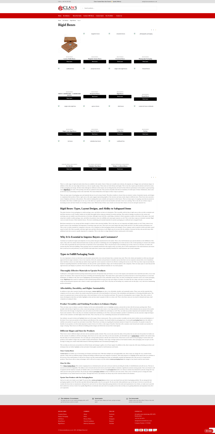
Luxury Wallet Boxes (69, 58)
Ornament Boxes (120, 58)
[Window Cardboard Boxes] (120, 151)
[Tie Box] (145, 116)
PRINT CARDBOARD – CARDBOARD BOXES (69, 94)
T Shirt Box (120, 131)
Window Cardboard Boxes (120, 166)
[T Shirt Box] (120, 116)
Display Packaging (116, 164)
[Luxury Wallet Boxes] (69, 44)
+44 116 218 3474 (139, 418)
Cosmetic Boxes (62, 414)
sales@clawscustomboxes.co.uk (149, 1)
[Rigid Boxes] (120, 79)
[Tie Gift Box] (69, 151)
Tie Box (145, 131)
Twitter (111, 416)
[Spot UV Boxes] (94, 116)
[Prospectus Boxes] (94, 79)
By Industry (65, 20)
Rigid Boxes (73, 20)
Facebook (111, 414)
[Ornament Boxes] (120, 44)
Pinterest (111, 421)
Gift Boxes (91, 164)
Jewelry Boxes (66, 164)
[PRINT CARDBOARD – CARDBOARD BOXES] (69, 79)
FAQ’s (85, 416)
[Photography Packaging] (145, 44)
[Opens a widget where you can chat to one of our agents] (208, 431)
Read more (69, 61)
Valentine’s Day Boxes (95, 166)
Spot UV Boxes (95, 131)
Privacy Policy (87, 418)
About (85, 414)
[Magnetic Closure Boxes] (94, 44)
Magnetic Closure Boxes (94, 58)
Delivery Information (89, 423)
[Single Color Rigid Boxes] (69, 116)
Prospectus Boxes (95, 93)
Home (59, 20)
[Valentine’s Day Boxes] (94, 151)
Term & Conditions (89, 421)
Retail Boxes (61, 421)
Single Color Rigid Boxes (69, 131)
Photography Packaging (145, 58)
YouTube (111, 423)
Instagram (111, 418)
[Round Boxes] (145, 80)
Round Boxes (145, 96)
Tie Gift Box (69, 166)
